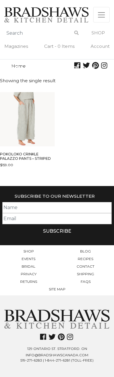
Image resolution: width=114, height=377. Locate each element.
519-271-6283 (31, 360)
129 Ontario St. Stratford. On (57, 348)
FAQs (86, 281)
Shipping (85, 274)
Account (100, 46)
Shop (98, 33)
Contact (85, 266)
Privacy (29, 274)
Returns (28, 281)
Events (28, 259)
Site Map (57, 289)
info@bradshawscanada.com (57, 355)
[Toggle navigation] (101, 14)
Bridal (28, 266)
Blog (85, 251)
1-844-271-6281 (57, 360)
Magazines (16, 46)
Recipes (85, 259)
